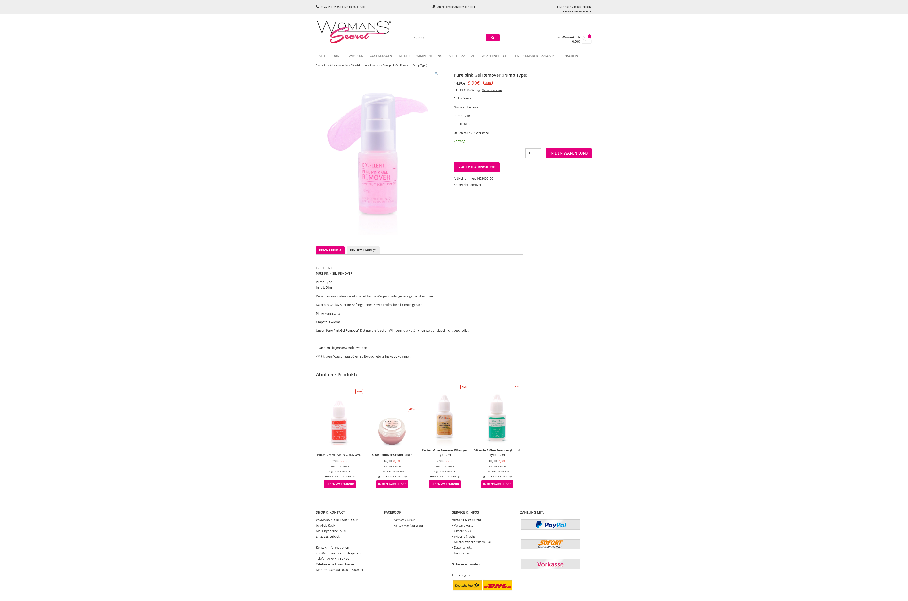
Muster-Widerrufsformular (472, 542)
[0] (586, 42)
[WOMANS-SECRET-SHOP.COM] (362, 31)
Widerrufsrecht (464, 536)
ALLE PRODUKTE (330, 56)
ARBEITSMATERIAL (462, 56)
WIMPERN (356, 56)
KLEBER (404, 56)
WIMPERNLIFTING (429, 56)
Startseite (321, 65)
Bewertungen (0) (363, 250)
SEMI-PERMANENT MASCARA (534, 56)
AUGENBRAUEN (381, 56)
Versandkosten (492, 90)
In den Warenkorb (569, 153)
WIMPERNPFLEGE (494, 56)
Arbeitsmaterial (339, 65)
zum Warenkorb (568, 37)
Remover (374, 65)
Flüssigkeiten (359, 65)
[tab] (330, 250)
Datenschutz (463, 547)
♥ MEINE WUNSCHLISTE (577, 11)
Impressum (462, 553)
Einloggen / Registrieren (574, 7)
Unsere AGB (462, 531)
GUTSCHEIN (569, 56)
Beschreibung (330, 250)
